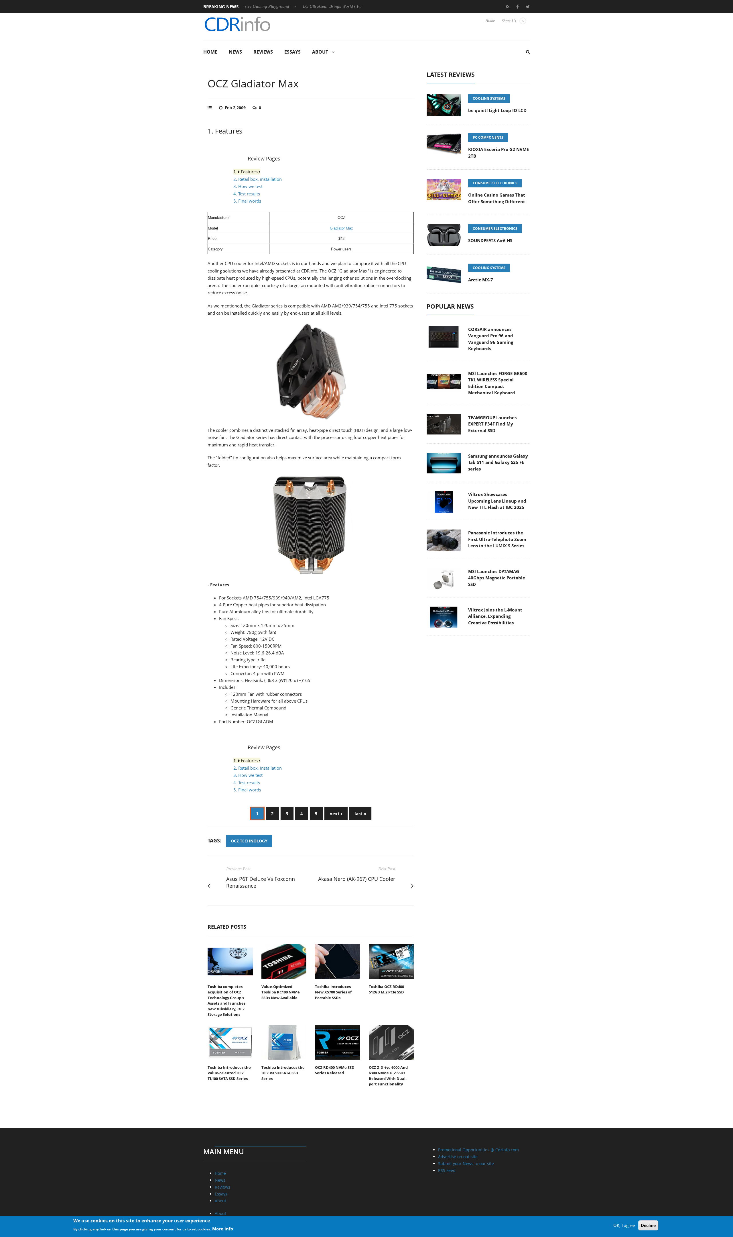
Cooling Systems (489, 98)
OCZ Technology (249, 841)
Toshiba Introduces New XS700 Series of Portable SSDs (333, 992)
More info (222, 1229)
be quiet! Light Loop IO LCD (497, 110)
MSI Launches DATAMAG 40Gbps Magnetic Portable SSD (496, 577)
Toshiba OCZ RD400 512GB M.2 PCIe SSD (386, 989)
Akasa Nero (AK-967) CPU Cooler (356, 878)
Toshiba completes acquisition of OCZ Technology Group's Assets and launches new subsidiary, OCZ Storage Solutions (226, 1000)
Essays (292, 52)
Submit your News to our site (466, 1163)
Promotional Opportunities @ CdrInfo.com (478, 1149)
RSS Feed (447, 1170)
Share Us (509, 21)
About (320, 52)
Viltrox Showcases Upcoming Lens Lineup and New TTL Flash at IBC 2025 (497, 500)
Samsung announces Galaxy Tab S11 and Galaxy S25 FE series (498, 462)
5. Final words (247, 201)
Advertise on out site (458, 1156)
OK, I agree (624, 1225)
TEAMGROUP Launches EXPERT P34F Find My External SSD (492, 424)
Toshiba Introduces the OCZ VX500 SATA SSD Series (283, 1073)
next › (336, 813)
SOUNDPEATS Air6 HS (490, 240)
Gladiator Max (341, 228)
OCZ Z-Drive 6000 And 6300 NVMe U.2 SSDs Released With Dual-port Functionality (388, 1076)
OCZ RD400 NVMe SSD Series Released (334, 1070)
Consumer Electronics (495, 183)
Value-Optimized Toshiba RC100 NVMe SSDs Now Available (280, 992)
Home (490, 21)
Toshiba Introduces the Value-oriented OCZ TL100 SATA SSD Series (229, 1073)
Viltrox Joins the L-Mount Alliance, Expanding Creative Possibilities (495, 616)
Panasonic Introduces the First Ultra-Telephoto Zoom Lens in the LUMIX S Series (497, 539)
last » (360, 813)
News (235, 52)
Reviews (263, 52)
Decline (648, 1225)
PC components (488, 137)
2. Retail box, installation (257, 179)
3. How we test (248, 186)
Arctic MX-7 (480, 280)
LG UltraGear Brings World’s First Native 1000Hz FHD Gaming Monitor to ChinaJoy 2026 (350, 6)
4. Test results (246, 194)
